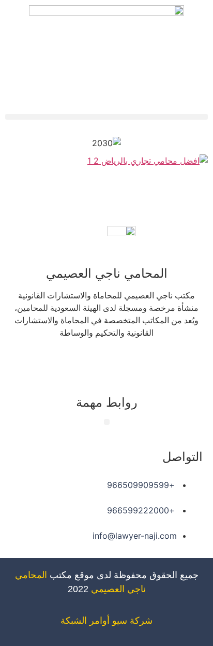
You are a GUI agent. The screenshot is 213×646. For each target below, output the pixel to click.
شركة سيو (132, 620)
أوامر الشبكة (85, 620)
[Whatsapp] (78, 363)
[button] (106, 117)
